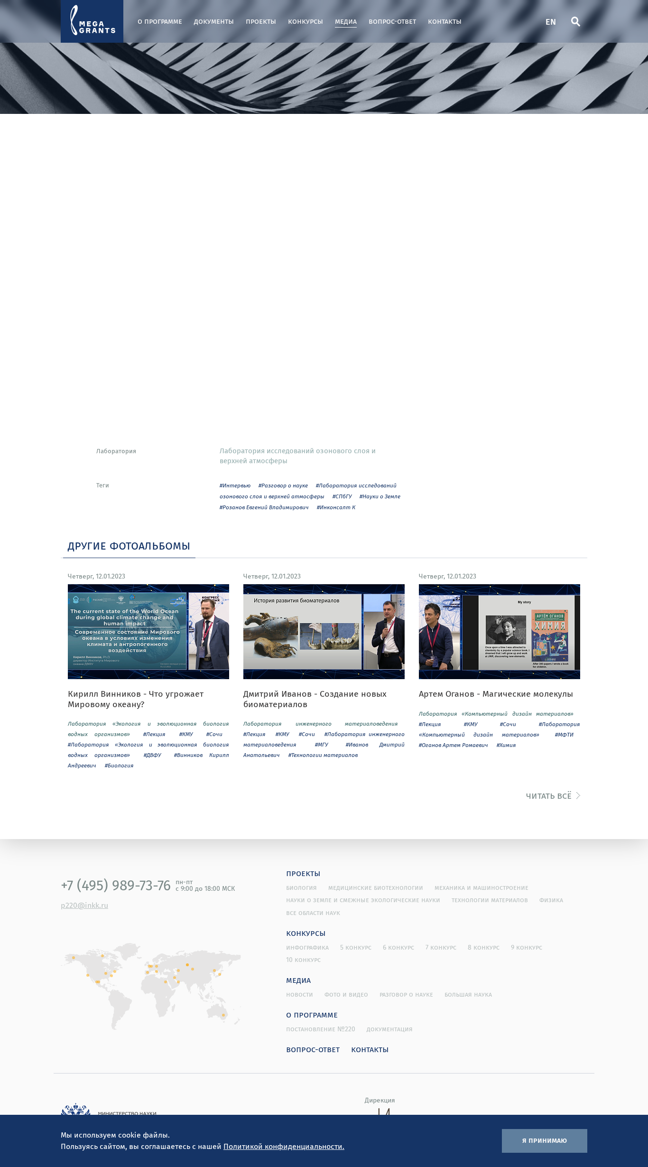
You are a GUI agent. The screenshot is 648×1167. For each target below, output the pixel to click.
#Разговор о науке (283, 485)
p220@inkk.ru (84, 905)
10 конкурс (303, 959)
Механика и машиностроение (481, 887)
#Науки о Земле (380, 496)
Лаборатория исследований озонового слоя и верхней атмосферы (298, 455)
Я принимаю (544, 1140)
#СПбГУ (342, 496)
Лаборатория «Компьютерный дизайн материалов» (496, 714)
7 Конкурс (441, 947)
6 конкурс (398, 947)
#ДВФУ (152, 755)
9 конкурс (526, 947)
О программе (160, 21)
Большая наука (468, 994)
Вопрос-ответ (392, 21)
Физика (551, 900)
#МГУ (321, 744)
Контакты (445, 21)
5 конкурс (355, 947)
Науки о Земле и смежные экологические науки (363, 900)
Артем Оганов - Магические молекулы (496, 694)
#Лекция (154, 734)
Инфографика (307, 947)
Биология (301, 887)
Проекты (261, 21)
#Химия (506, 745)
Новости (299, 994)
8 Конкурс (484, 947)
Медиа (346, 21)
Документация (390, 1029)
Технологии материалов (490, 900)
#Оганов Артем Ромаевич (453, 745)
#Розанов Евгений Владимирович (264, 507)
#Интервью (235, 485)
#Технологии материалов (323, 755)
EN (551, 21)
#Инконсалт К (336, 507)
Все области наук (313, 912)
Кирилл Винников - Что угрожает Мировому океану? (136, 699)
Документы (214, 21)
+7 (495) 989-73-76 (116, 885)
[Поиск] (575, 21)
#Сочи (214, 734)
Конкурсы (305, 21)
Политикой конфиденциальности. (283, 1146)
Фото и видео (346, 994)
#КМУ (186, 734)
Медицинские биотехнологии (375, 887)
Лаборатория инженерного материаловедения (320, 723)
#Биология (119, 765)
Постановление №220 (320, 1029)
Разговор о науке (406, 994)
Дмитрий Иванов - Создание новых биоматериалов (315, 699)
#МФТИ (564, 734)
